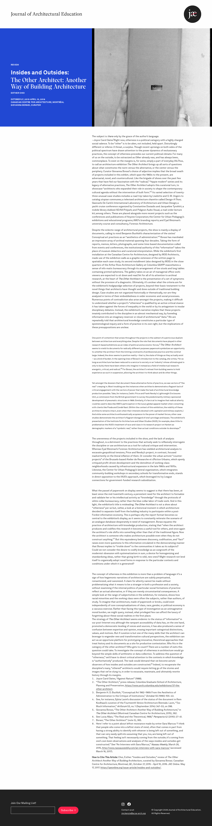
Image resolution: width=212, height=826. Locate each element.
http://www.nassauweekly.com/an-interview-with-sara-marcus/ (136, 748)
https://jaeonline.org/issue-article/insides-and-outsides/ (131, 767)
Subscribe (67, 810)
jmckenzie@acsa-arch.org (133, 813)
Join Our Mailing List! (23, 803)
